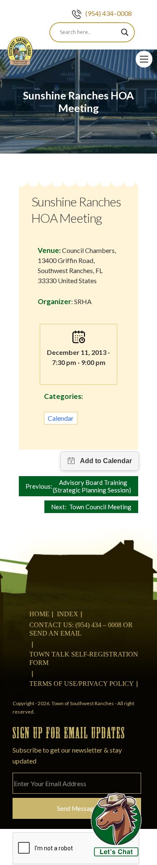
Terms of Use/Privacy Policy (81, 683)
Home (39, 613)
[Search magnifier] (125, 32)
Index (67, 613)
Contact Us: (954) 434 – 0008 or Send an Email (81, 629)
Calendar (61, 418)
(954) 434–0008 (108, 13)
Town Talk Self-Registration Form (83, 658)
